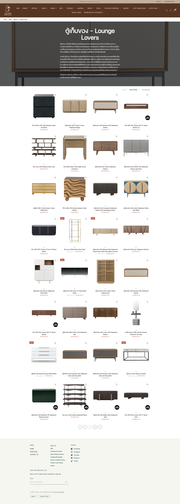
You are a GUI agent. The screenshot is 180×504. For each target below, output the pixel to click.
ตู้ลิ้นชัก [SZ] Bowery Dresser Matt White (43, 374)
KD (74, 164)
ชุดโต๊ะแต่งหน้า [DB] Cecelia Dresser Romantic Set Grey (136, 333)
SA (105, 247)
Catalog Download (56, 457)
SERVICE (126, 8)
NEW (18, 8)
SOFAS (44, 8)
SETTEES (34, 8)
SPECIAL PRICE (76, 12)
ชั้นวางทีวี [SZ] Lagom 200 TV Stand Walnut (44, 333)
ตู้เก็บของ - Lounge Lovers (20, 19)
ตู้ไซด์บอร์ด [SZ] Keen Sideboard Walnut (136, 249)
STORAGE (70, 8)
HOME (32, 449)
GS (136, 371)
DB (136, 330)
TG (44, 123)
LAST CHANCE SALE (139, 8)
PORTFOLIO (33, 452)
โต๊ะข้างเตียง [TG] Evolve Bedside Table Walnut (75, 209)
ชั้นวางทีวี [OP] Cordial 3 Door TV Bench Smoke (43, 250)
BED (61, 8)
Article (52, 466)
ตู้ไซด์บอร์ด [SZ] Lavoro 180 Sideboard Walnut (105, 333)
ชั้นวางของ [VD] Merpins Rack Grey (44, 167)
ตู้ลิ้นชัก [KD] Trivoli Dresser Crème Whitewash (44, 209)
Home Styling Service (57, 454)
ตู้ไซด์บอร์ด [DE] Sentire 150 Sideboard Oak (75, 333)
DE (74, 330)
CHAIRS (24, 8)
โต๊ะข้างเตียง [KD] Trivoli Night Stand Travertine (75, 168)
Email (31, 478)
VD (44, 164)
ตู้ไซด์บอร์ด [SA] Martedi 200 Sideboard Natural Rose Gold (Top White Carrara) (105, 250)
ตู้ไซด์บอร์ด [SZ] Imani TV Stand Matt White (74, 292)
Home (5, 19)
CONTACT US (34, 454)
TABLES (52, 8)
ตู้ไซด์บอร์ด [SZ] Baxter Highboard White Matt (43, 292)
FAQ (51, 448)
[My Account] (170, 10)
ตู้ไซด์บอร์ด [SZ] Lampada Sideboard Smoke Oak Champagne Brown (105, 209)
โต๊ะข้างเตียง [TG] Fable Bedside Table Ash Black (44, 126)
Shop (10, 19)
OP (74, 123)
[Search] (167, 10)
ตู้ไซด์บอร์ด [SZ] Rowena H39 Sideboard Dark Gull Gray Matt (105, 375)
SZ (105, 123)
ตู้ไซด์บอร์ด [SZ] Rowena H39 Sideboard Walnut (105, 126)
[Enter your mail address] (66, 482)
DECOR (90, 8)
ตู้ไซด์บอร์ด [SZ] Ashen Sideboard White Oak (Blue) (136, 209)
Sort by (124, 90)
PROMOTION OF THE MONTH (93, 12)
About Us (53, 446)
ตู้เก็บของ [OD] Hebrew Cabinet (136, 374)
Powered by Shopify (58, 492)
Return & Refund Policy (57, 460)
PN (74, 247)
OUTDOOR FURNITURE (112, 8)
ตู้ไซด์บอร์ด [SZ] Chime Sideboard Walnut (105, 168)
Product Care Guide (56, 463)
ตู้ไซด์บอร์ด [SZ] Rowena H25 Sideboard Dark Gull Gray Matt (74, 375)
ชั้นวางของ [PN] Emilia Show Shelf (74, 249)
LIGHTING (80, 8)
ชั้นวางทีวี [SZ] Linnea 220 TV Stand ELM (136, 416)
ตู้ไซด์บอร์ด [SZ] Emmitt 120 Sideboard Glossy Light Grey (136, 168)
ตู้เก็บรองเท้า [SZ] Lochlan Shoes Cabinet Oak (105, 292)
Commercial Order (56, 451)
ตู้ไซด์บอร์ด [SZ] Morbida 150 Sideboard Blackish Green (44, 416)
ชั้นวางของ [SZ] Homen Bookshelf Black (74, 415)
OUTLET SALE (153, 8)
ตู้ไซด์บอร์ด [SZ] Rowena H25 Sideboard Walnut (136, 292)
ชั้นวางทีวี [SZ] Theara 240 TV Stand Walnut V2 (136, 126)
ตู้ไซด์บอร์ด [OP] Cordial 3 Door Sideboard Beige (74, 126)
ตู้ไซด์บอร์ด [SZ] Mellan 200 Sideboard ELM (105, 416)
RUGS (98, 8)
